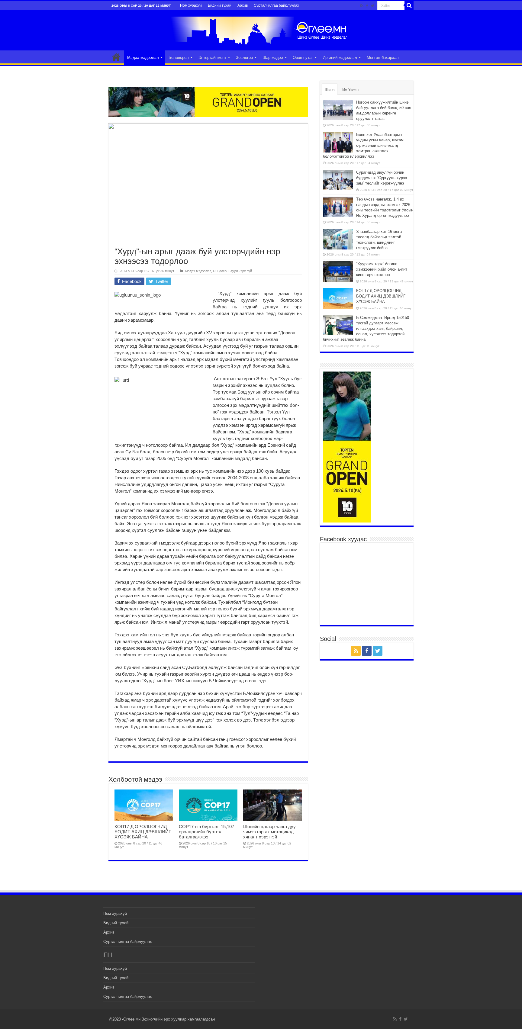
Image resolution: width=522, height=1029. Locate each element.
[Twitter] (372, 5)
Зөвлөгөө (244, 57)
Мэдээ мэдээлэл (143, 57)
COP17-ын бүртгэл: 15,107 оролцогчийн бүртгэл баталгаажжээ (206, 831)
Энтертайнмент (212, 57)
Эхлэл (116, 56)
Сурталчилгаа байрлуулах (276, 5)
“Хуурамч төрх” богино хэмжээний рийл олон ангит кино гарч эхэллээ (381, 269)
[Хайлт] (409, 5)
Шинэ (330, 90)
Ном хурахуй (191, 5)
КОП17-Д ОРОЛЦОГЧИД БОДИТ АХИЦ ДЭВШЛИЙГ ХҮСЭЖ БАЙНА (142, 831)
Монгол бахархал (383, 57)
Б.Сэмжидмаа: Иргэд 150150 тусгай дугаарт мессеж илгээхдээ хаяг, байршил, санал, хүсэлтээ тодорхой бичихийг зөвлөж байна (366, 328)
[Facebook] (367, 5)
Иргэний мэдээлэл (340, 57)
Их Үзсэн (350, 90)
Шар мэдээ (273, 57)
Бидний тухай (219, 5)
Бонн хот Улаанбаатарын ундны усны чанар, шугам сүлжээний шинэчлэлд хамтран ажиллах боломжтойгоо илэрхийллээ (363, 145)
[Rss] (361, 5)
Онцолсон (220, 271)
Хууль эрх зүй (241, 271)
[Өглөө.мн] (261, 29)
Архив (242, 5)
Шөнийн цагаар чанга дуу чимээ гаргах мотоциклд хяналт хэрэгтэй (269, 831)
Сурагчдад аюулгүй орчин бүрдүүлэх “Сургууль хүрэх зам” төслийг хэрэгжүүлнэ (381, 177)
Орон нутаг (303, 57)
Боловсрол (179, 57)
